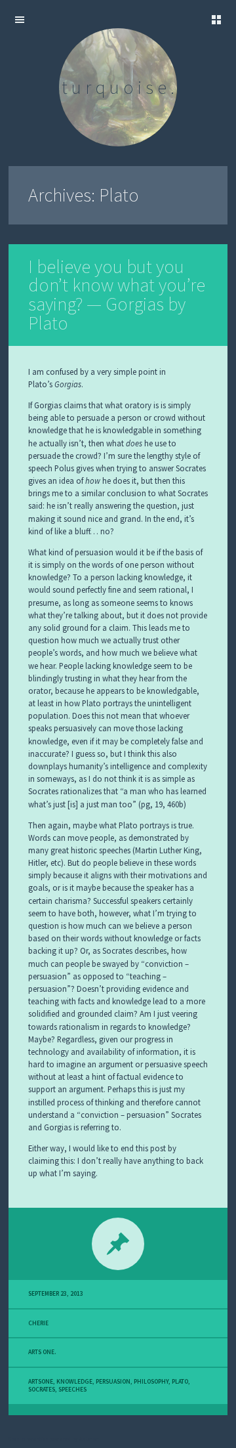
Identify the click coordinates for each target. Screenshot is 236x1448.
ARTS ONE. (42, 1352)
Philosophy (151, 1382)
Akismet (89, 1439)
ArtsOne (40, 1382)
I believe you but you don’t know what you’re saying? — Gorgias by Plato (116, 295)
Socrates (41, 1390)
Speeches (72, 1390)
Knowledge (74, 1382)
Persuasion (113, 1382)
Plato (180, 1382)
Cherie (38, 1323)
